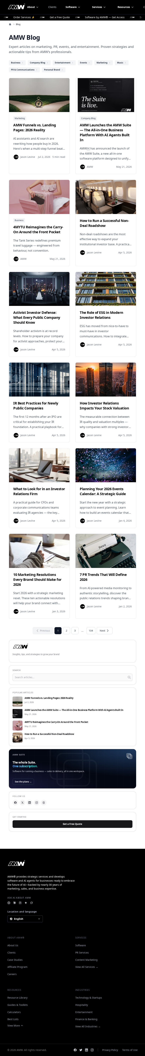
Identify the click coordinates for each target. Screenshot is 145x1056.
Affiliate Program (17, 967)
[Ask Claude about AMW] (14, 902)
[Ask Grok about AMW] (31, 902)
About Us (12, 945)
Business (19, 220)
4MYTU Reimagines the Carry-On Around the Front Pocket (56, 722)
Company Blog (88, 118)
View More (13, 1025)
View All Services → (86, 967)
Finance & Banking (86, 1019)
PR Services (82, 952)
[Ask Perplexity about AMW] (20, 902)
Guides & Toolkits (17, 1005)
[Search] (129, 677)
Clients (52, 7)
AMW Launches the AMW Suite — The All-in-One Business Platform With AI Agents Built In (74, 710)
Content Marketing (86, 959)
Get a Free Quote (72, 824)
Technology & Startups (88, 997)
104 (91, 630)
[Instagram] (36, 802)
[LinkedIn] (29, 802)
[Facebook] (15, 802)
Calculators (14, 1012)
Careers (12, 974)
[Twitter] (80, 1050)
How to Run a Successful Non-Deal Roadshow (49, 734)
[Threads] (44, 802)
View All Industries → (88, 1026)
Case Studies (15, 959)
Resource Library (17, 997)
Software (80, 945)
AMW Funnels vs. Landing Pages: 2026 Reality (49, 698)
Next (102, 630)
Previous (45, 630)
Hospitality (81, 1005)
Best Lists (13, 1019)
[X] (22, 802)
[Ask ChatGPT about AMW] (8, 902)
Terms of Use (130, 1050)
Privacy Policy (110, 1050)
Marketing (20, 118)
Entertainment (83, 1012)
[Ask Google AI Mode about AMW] (25, 902)
